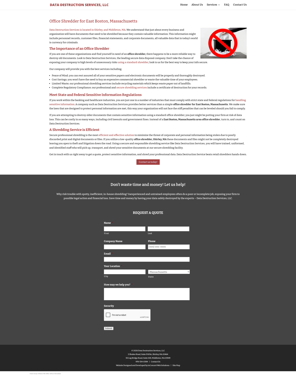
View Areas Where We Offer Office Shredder (45, 374)
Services (212, 5)
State (151, 277)
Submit (108, 328)
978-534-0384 (142, 362)
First (106, 233)
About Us (197, 5)
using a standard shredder (133, 62)
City (106, 276)
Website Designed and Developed (130, 365)
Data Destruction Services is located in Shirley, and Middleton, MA (87, 29)
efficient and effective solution (116, 135)
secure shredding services (131, 87)
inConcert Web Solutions (158, 365)
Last (150, 233)
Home (184, 5)
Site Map (176, 365)
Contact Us (240, 5)
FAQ (226, 5)
